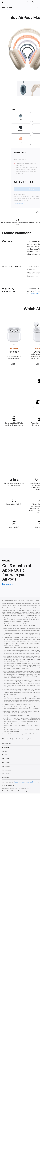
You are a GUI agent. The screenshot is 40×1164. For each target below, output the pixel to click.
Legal (26, 791)
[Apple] (3, 739)
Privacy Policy (6, 791)
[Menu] (37, 2)
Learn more (7, 584)
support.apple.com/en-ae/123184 (13, 625)
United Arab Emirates (8, 785)
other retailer (30, 782)
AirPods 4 (14, 351)
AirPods (9, 739)
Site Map (32, 791)
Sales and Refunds (17, 791)
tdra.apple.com (33, 294)
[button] (27, 2)
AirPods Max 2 (8, 7)
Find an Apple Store (19, 782)
